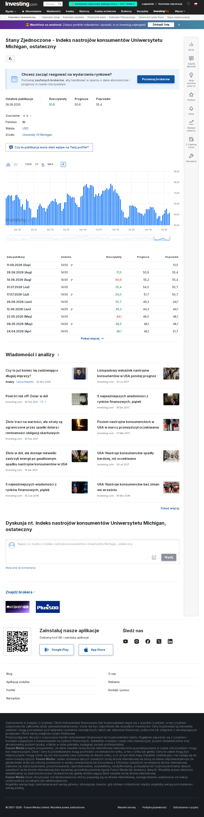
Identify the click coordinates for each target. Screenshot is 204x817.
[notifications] (188, 4)
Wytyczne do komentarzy (21, 567)
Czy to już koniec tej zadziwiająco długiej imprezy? (32, 373)
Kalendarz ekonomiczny (22, 17)
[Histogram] (8, 164)
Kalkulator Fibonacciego (122, 17)
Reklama (114, 682)
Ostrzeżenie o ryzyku (185, 807)
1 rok (28, 164)
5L (43, 164)
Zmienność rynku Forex (151, 17)
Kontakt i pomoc (118, 690)
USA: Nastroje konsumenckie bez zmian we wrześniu (128, 487)
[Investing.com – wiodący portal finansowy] (21, 4)
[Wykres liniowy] (15, 164)
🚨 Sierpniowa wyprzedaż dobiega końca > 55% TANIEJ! (103, 4)
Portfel (10, 690)
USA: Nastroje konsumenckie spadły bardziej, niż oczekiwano (125, 456)
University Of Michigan (37, 134)
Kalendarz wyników (73, 17)
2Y (36, 164)
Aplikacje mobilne (17, 682)
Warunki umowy (127, 807)
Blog (9, 673)
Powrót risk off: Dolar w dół (27, 396)
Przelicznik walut (96, 17)
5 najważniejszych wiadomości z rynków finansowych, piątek (122, 399)
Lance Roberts (25, 381)
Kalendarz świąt (51, 17)
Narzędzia (13, 698)
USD (25, 128)
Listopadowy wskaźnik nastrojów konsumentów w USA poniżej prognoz (126, 373)
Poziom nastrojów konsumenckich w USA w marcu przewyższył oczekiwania (128, 424)
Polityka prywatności (154, 807)
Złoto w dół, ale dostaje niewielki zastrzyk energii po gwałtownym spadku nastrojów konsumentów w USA (36, 458)
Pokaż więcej (170, 508)
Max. (51, 164)
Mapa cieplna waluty (178, 17)
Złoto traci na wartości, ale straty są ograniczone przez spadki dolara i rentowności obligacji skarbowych (34, 427)
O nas (112, 673)
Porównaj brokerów (156, 79)
